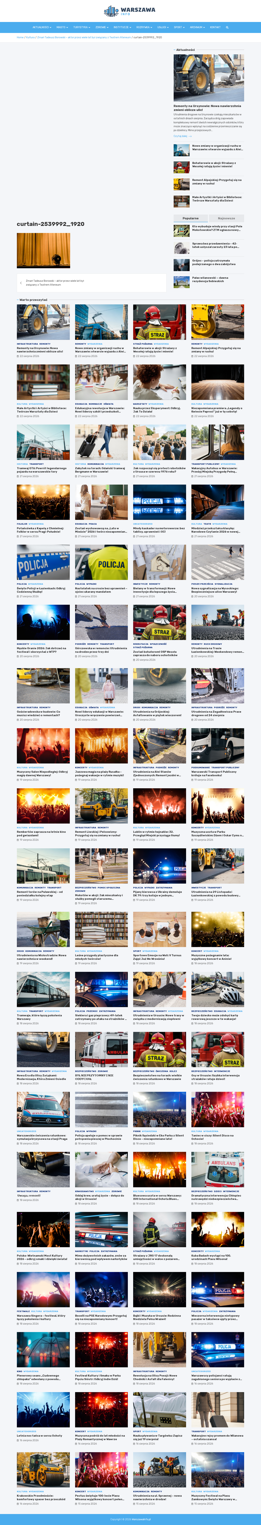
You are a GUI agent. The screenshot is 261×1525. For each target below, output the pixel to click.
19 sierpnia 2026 (29, 779)
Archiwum (196, 27)
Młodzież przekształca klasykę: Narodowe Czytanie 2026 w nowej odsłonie (214, 532)
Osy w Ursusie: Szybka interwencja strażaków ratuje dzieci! (215, 1077)
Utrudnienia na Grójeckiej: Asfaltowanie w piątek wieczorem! (157, 713)
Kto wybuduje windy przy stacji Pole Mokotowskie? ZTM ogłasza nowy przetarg (217, 230)
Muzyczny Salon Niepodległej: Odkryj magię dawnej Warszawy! (42, 773)
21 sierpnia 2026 (29, 476)
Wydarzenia (95, 344)
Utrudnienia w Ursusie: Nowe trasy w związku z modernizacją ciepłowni (158, 1017)
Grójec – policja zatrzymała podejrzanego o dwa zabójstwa (213, 262)
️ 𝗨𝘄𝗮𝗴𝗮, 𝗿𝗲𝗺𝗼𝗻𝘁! (28, 1195)
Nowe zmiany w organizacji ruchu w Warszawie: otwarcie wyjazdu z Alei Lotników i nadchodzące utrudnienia (217, 149)
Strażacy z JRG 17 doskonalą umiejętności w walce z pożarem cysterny (155, 1259)
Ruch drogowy (213, 644)
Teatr (207, 524)
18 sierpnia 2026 (203, 963)
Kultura (22, 404)
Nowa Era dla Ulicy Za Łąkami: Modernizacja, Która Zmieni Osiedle (41, 1077)
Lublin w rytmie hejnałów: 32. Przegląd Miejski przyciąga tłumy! (156, 833)
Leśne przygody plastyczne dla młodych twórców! (96, 957)
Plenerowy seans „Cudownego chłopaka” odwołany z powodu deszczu (38, 1379)
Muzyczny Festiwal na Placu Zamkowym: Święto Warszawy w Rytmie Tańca (213, 1499)
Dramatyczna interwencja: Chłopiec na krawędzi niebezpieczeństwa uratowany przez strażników (216, 1199)
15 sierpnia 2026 (87, 1503)
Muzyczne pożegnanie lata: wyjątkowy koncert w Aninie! (211, 957)
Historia (22, 464)
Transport (36, 464)
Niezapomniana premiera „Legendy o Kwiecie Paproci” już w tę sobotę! (216, 410)
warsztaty (140, 404)
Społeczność (158, 644)
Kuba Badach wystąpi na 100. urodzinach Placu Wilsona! (211, 1257)
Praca (93, 524)
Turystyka (80, 27)
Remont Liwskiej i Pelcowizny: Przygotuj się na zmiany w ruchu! (97, 833)
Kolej (173, 1071)
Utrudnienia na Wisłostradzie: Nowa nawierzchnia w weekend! (41, 957)
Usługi (161, 27)
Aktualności (41, 27)
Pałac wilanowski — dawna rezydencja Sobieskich (210, 279)
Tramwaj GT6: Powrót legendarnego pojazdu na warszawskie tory (42, 470)
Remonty (44, 344)
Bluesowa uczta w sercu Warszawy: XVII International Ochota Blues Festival (157, 1199)
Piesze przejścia (202, 584)
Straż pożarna (143, 344)
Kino (19, 1371)
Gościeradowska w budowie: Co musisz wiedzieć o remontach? (38, 713)
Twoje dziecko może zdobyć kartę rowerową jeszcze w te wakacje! (214, 1017)
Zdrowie (101, 27)
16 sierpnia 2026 (203, 1383)
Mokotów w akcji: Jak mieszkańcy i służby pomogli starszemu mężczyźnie (99, 899)
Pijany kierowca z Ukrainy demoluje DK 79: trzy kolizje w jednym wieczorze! (157, 895)
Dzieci (218, 1191)
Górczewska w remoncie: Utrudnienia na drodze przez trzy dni (101, 650)
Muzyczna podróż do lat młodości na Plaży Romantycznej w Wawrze (100, 1437)
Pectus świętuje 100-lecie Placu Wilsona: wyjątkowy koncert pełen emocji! (98, 1499)
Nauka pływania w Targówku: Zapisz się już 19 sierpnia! (157, 1437)
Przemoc (92, 1011)
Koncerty (23, 644)
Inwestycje (140, 584)
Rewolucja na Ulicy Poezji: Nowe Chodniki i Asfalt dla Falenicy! (155, 1377)
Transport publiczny (205, 464)
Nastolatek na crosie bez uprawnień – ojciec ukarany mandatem (101, 590)
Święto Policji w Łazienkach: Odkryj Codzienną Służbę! (41, 590)
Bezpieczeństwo (85, 887)
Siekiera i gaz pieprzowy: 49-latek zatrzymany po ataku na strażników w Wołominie (101, 1019)
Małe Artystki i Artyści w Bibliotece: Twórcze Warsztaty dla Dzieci (217, 199)
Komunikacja (96, 464)
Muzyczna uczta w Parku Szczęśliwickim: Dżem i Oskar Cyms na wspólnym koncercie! (217, 835)
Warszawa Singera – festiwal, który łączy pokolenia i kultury (41, 1317)
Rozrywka (143, 27)
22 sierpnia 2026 (29, 356)
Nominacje (95, 404)
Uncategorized (143, 524)
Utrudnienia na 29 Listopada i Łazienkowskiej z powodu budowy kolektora (214, 895)
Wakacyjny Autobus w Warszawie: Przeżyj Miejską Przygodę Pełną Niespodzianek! (214, 472)
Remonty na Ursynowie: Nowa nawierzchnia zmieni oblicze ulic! (40, 350)
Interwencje (222, 1071)
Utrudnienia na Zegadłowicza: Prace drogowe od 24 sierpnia (216, 713)
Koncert (196, 951)
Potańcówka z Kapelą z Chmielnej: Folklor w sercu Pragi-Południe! (40, 530)
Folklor (22, 524)
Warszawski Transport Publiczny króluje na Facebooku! (213, 773)
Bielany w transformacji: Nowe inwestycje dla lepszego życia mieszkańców (154, 592)
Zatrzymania (164, 887)
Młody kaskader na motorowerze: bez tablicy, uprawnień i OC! (159, 530)
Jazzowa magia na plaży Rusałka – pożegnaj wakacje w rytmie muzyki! (99, 773)
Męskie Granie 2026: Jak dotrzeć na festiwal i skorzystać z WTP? (41, 650)
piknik (137, 1131)
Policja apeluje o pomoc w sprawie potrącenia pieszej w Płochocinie (98, 1137)
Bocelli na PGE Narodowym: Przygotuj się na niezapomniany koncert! (101, 1317)
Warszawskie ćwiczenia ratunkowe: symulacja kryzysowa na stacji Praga (42, 1137)
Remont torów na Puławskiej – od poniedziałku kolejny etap (40, 893)
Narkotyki (81, 1251)
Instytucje (121, 27)
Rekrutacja (140, 644)
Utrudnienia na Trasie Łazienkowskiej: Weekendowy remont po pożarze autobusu (217, 652)
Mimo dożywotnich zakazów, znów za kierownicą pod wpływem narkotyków (101, 1257)
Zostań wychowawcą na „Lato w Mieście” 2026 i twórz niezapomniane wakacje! (101, 532)
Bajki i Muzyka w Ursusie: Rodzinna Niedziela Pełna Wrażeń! (157, 1317)
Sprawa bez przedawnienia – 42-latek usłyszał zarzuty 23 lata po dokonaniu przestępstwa (214, 247)
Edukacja (81, 404)
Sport (178, 27)
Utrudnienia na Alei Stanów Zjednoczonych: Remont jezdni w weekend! (156, 775)
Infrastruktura (27, 344)
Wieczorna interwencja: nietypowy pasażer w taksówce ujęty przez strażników (215, 1319)
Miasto (61, 27)
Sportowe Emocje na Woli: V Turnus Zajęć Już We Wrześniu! (157, 957)
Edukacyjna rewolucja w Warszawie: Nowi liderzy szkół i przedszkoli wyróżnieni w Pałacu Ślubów (99, 412)
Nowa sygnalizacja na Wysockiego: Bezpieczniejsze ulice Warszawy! (215, 590)
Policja (22, 584)
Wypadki (91, 584)
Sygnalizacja (223, 584)
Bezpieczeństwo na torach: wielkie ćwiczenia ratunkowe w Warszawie (157, 1077)
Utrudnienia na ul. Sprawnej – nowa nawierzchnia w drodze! (157, 1497)
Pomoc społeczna (109, 887)
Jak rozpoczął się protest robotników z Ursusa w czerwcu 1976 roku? (159, 470)
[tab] (191, 218)
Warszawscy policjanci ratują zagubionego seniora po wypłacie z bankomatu (215, 1379)
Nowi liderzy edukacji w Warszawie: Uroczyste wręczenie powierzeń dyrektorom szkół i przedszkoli (99, 715)
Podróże (80, 644)
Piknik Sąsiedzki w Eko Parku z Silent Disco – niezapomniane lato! (158, 1137)
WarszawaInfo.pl (141, 1519)
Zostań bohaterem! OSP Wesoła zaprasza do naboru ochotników (155, 653)
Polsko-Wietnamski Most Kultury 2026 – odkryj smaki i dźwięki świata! (42, 1257)
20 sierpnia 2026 (204, 596)
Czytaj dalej (181, 136)
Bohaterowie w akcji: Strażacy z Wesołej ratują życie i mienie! (214, 164)
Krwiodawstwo (84, 1191)
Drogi (136, 707)
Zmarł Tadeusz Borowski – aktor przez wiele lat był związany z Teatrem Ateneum (55, 282)
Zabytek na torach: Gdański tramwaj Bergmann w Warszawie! (100, 470)
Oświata (108, 404)
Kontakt (215, 27)
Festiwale (23, 1311)
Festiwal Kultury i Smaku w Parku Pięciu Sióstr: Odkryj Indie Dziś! (98, 1377)
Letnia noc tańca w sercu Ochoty (39, 1435)
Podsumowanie (200, 767)
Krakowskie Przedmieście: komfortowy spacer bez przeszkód (41, 1497)
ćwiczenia (162, 1071)
